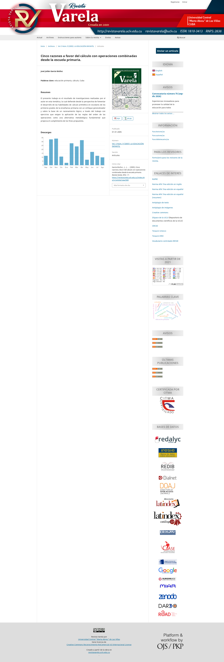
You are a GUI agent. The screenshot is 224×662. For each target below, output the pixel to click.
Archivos (50, 37)
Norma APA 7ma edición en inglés (167, 184)
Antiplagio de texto (160, 202)
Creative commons (160, 212)
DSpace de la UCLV (160, 217)
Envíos (108, 37)
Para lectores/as (158, 131)
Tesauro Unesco (159, 231)
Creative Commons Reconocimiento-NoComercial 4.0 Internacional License (99, 644)
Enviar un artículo (167, 50)
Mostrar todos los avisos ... (163, 113)
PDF (118, 118)
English (158, 70)
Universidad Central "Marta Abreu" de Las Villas (99, 639)
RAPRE (155, 179)
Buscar (182, 37)
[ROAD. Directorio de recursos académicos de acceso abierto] (167, 615)
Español (159, 74)
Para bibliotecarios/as (160, 139)
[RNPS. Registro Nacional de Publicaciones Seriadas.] (167, 563)
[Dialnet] (167, 479)
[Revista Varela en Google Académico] (167, 572)
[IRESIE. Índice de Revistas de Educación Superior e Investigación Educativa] (167, 454)
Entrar (184, 2)
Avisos (117, 37)
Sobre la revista (93, 37)
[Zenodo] (167, 597)
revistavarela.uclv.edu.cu (99, 652)
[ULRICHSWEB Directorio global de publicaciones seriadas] (167, 580)
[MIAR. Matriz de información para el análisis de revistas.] (167, 587)
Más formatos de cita (122, 185)
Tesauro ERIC (158, 236)
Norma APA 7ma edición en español (167, 189)
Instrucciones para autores (69, 37)
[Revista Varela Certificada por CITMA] (167, 405)
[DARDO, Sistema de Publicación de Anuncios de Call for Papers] (167, 607)
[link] (158, 236)
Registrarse (175, 2)
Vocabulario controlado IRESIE (165, 241)
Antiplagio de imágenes (162, 207)
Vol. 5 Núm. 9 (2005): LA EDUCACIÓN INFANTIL (76, 46)
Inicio (43, 46)
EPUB (129, 118)
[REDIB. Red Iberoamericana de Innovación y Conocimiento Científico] (168, 467)
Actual (39, 37)
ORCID (155, 226)
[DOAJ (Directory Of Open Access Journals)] (168, 490)
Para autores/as (158, 135)
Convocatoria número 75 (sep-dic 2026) (167, 95)
